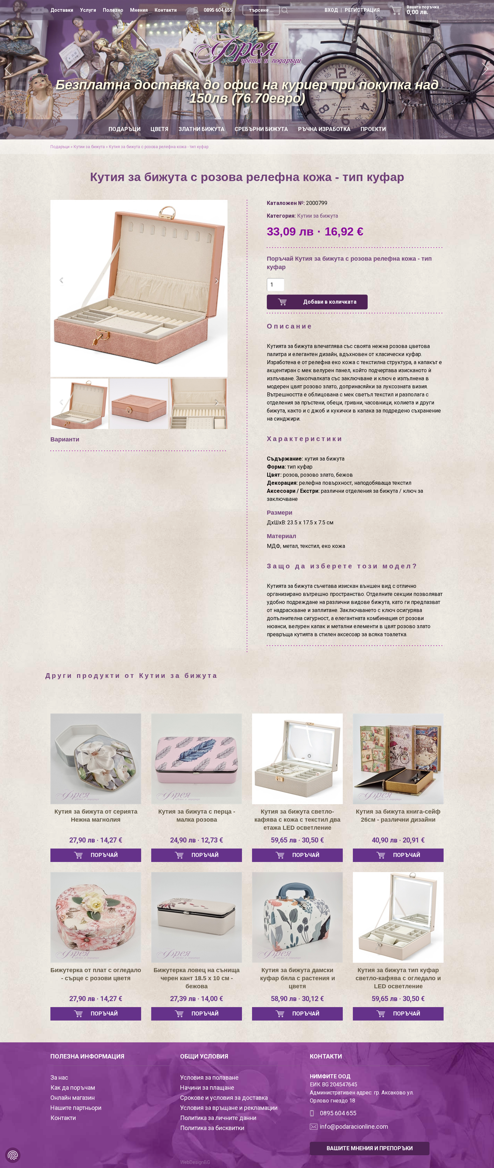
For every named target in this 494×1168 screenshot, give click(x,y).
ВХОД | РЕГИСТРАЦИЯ (352, 10)
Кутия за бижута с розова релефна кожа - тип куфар (158, 146)
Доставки (61, 10)
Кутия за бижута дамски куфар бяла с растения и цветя (297, 978)
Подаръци (124, 129)
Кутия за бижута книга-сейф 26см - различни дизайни (398, 815)
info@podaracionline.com (354, 1126)
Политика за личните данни (218, 1117)
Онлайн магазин (72, 1097)
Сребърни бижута (261, 129)
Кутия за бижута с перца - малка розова (196, 815)
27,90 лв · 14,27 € (95, 840)
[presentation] (61, 281)
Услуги (88, 10)
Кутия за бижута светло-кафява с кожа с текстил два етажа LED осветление (297, 819)
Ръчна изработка (324, 129)
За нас (59, 1077)
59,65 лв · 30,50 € (297, 840)
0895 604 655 (218, 10)
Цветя (159, 129)
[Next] (485, 69)
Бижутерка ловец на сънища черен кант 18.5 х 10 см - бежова (197, 978)
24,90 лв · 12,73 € (196, 840)
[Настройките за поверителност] (12, 1155)
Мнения (139, 10)
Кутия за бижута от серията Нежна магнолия (95, 815)
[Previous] (8, 69)
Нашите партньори (75, 1107)
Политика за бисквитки (212, 1127)
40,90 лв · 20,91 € (398, 840)
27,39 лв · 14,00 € (196, 999)
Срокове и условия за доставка (224, 1097)
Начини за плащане (207, 1087)
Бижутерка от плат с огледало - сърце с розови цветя (95, 974)
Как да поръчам (72, 1087)
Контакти (166, 10)
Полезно (113, 10)
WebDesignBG (195, 1162)
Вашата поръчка (423, 10)
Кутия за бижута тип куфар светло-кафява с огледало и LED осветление (398, 978)
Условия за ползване (209, 1077)
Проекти (373, 129)
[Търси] (285, 10)
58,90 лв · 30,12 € (297, 999)
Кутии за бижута (89, 146)
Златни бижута (201, 129)
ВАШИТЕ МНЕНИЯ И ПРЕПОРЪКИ (370, 1148)
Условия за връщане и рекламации (229, 1107)
